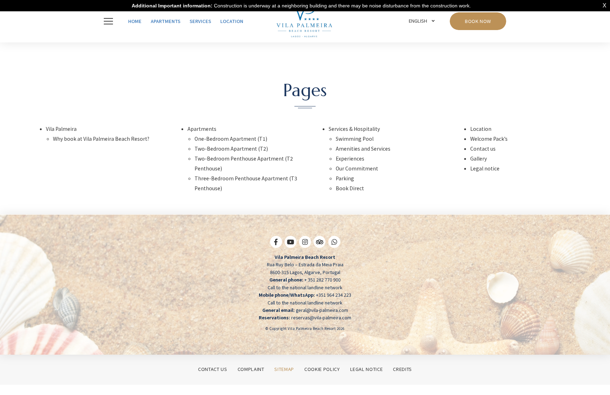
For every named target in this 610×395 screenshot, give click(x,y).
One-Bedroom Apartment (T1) (231, 138)
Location (480, 128)
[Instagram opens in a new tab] (305, 245)
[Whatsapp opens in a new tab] (334, 245)
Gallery (478, 158)
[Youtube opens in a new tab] (291, 245)
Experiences (350, 158)
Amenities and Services (363, 148)
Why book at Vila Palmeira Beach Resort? (101, 138)
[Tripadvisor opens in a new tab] (319, 245)
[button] (110, 21)
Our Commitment (357, 168)
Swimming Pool (354, 138)
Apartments (201, 128)
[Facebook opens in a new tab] (276, 245)
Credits (402, 369)
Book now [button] (478, 21)
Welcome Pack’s (489, 138)
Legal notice (485, 168)
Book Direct (350, 188)
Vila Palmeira (61, 128)
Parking (345, 178)
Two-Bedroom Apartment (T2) (231, 148)
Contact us (483, 148)
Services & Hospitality (354, 128)
